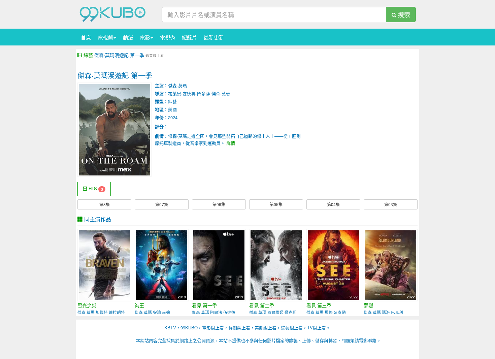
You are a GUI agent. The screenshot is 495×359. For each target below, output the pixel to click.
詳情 (230, 143)
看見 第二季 (261, 305)
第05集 (276, 204)
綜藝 (88, 55)
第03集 (390, 204)
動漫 (128, 37)
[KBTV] (112, 13)
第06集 (218, 204)
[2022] (333, 264)
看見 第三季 (318, 305)
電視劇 (105, 37)
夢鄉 (368, 305)
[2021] (276, 264)
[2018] (104, 264)
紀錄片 (189, 37)
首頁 (86, 37)
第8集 (104, 204)
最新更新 (214, 37)
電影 (145, 37)
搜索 (403, 14)
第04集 (333, 204)
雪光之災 (86, 305)
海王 (139, 305)
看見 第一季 (204, 305)
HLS (95, 188)
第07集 (161, 204)
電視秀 (167, 37)
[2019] (219, 264)
